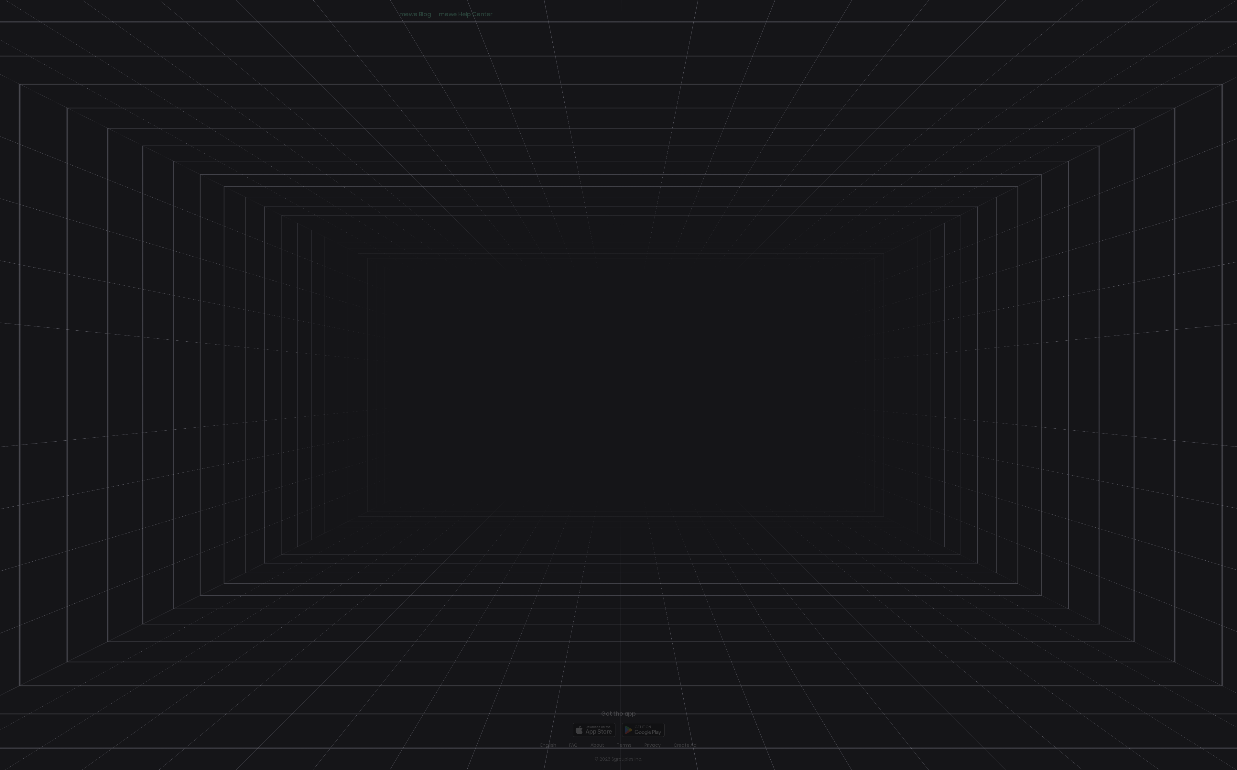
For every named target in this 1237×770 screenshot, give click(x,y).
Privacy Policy (623, 420)
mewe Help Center (466, 14)
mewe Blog (415, 14)
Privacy (653, 745)
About (597, 745)
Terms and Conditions (650, 414)
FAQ (573, 745)
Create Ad (685, 745)
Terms (624, 745)
